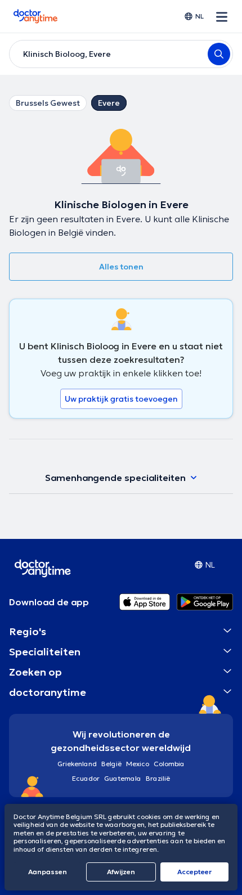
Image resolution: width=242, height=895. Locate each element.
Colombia (169, 763)
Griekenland (77, 763)
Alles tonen (121, 267)
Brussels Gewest (48, 103)
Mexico (137, 763)
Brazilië (158, 778)
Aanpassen (47, 871)
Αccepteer (194, 871)
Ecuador (86, 778)
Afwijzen (121, 871)
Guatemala (122, 778)
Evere (109, 103)
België (111, 763)
